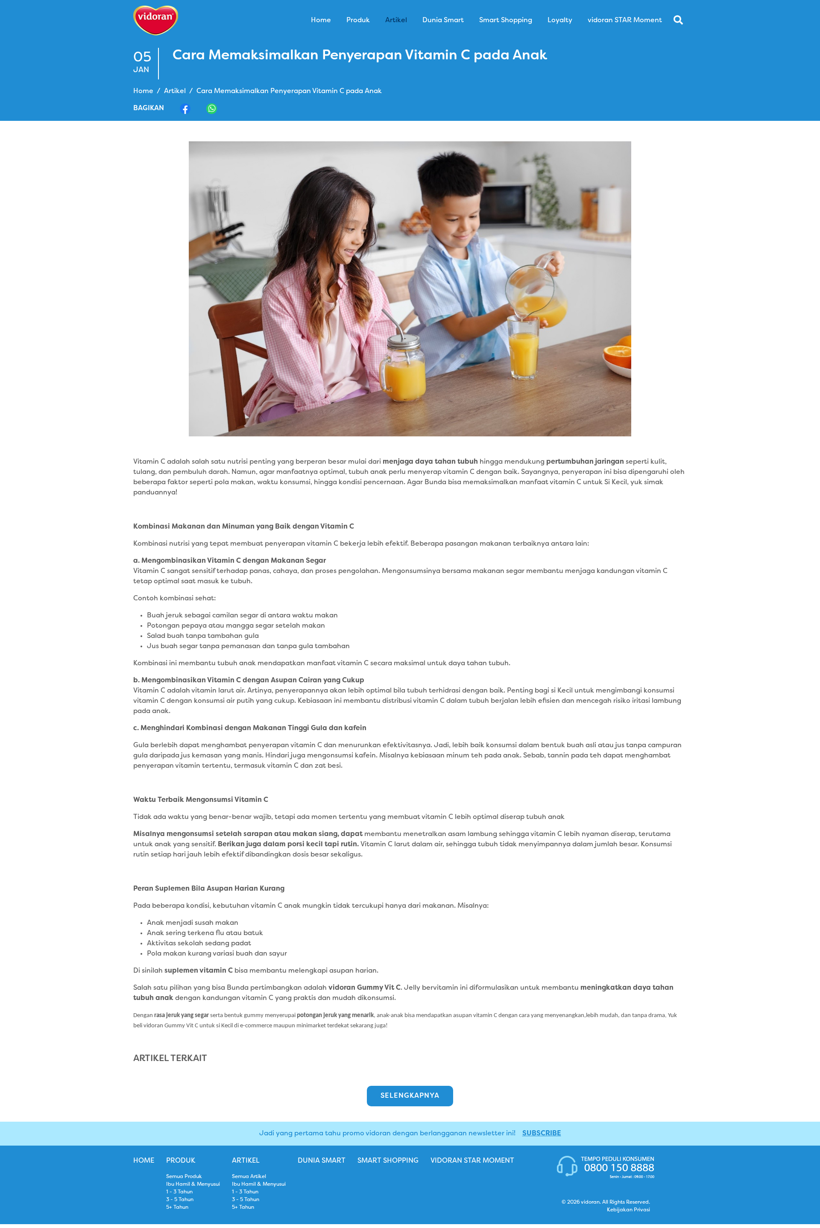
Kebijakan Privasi (628, 1210)
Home (143, 91)
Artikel (175, 91)
